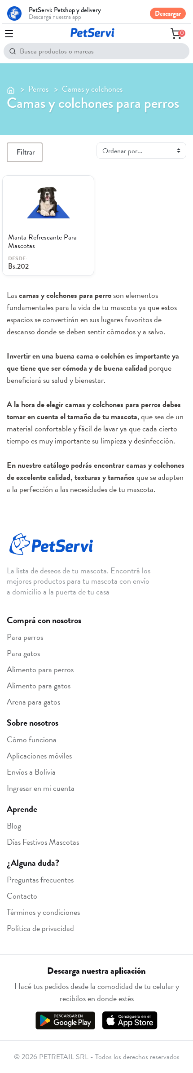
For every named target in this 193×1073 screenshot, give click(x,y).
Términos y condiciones (43, 912)
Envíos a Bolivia (31, 772)
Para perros (25, 637)
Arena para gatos (33, 702)
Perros (38, 89)
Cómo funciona (32, 739)
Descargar (168, 13)
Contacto (22, 896)
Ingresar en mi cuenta (41, 788)
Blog (14, 826)
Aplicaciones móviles (39, 755)
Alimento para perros (40, 669)
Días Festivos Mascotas (43, 842)
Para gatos (23, 653)
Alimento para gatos (38, 685)
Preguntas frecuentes (40, 879)
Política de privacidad (40, 928)
